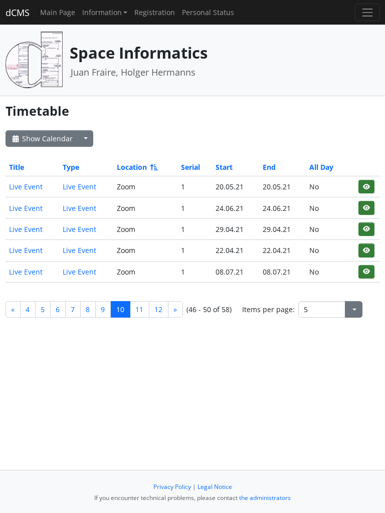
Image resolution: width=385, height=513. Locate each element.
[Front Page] (34, 59)
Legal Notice (215, 486)
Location (132, 167)
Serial (190, 167)
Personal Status (208, 12)
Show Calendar (46, 138)
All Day (321, 167)
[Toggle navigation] (367, 12)
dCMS (18, 13)
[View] (366, 186)
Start (224, 167)
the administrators (265, 497)
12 (158, 309)
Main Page (57, 12)
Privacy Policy (172, 486)
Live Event (26, 186)
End (269, 167)
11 (139, 309)
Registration (154, 12)
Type (71, 167)
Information (102, 12)
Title (16, 167)
